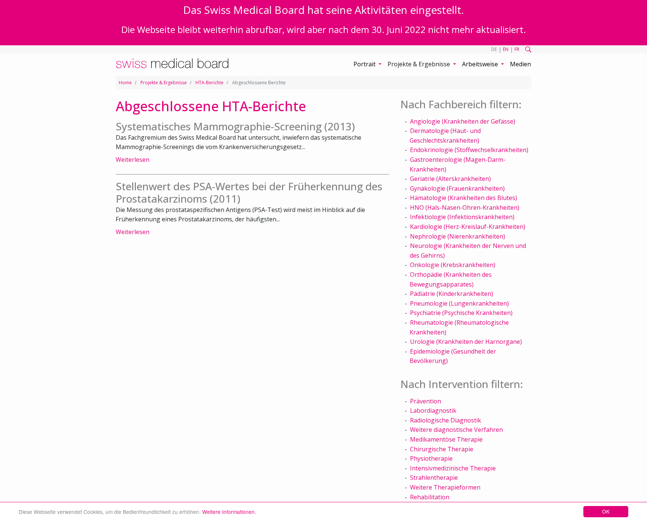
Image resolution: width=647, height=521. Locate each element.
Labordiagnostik (433, 410)
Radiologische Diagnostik (445, 420)
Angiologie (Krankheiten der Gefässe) (462, 121)
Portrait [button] (365, 64)
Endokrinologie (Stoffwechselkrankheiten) (469, 150)
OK (606, 511)
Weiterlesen (132, 159)
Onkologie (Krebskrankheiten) (452, 265)
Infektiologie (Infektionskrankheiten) (462, 217)
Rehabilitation (429, 497)
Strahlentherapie (434, 477)
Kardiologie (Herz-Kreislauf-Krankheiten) (467, 226)
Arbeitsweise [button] (480, 64)
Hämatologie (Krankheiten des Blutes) (463, 198)
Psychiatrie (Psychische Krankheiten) (461, 313)
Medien (520, 64)
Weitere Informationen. (229, 511)
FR (516, 49)
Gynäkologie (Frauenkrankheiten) (457, 188)
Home (125, 82)
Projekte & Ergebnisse (163, 82)
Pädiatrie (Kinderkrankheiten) (451, 294)
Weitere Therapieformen (445, 487)
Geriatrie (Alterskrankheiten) (450, 179)
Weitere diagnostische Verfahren (456, 429)
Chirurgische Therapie (441, 449)
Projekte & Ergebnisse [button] (420, 64)
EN (505, 49)
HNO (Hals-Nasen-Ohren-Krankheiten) (464, 207)
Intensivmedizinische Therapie (453, 468)
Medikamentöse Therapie (446, 439)
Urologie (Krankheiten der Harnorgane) (466, 341)
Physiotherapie (431, 458)
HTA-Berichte (209, 82)
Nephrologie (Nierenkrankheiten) (457, 236)
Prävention (425, 401)
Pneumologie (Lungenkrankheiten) (459, 303)
